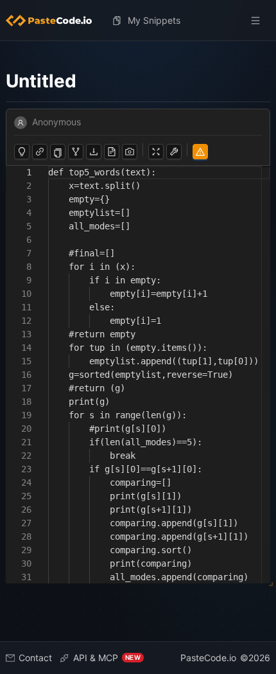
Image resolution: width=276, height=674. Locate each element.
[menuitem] (54, 20)
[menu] (138, 20)
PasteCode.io (208, 657)
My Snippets (154, 20)
